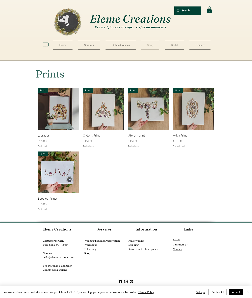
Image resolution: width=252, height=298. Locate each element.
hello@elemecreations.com (58, 257)
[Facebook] (120, 281)
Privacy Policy (146, 292)
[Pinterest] (131, 281)
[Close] (247, 292)
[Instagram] (126, 281)
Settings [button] (200, 292)
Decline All (217, 292)
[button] (209, 9)
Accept (236, 292)
